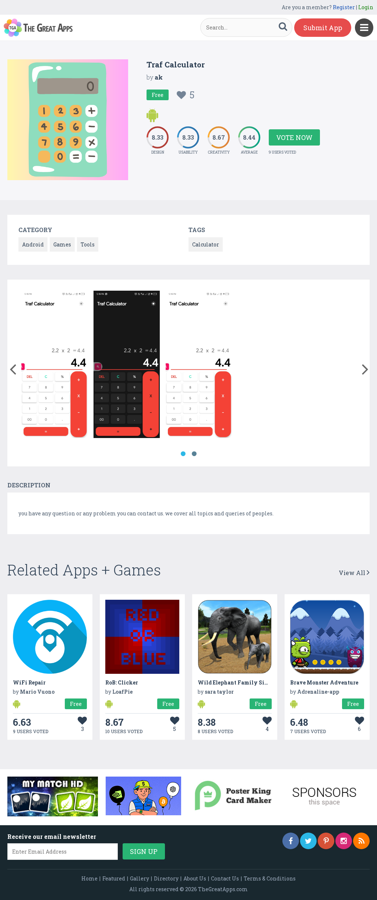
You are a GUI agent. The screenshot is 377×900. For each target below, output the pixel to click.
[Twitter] (308, 841)
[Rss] (361, 841)
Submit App (322, 27)
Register (344, 7)
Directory (166, 878)
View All (353, 573)
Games (62, 244)
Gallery (139, 878)
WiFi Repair (29, 682)
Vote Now (294, 137)
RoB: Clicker (121, 682)
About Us (194, 878)
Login (365, 7)
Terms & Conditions (270, 878)
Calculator (205, 244)
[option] (54, 366)
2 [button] (194, 454)
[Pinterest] (326, 841)
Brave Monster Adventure (324, 682)
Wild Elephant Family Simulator (242, 682)
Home (89, 878)
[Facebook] (290, 841)
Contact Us (225, 878)
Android (33, 244)
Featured (113, 878)
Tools (88, 244)
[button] (12, 367)
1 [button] (183, 454)
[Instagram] (343, 841)
